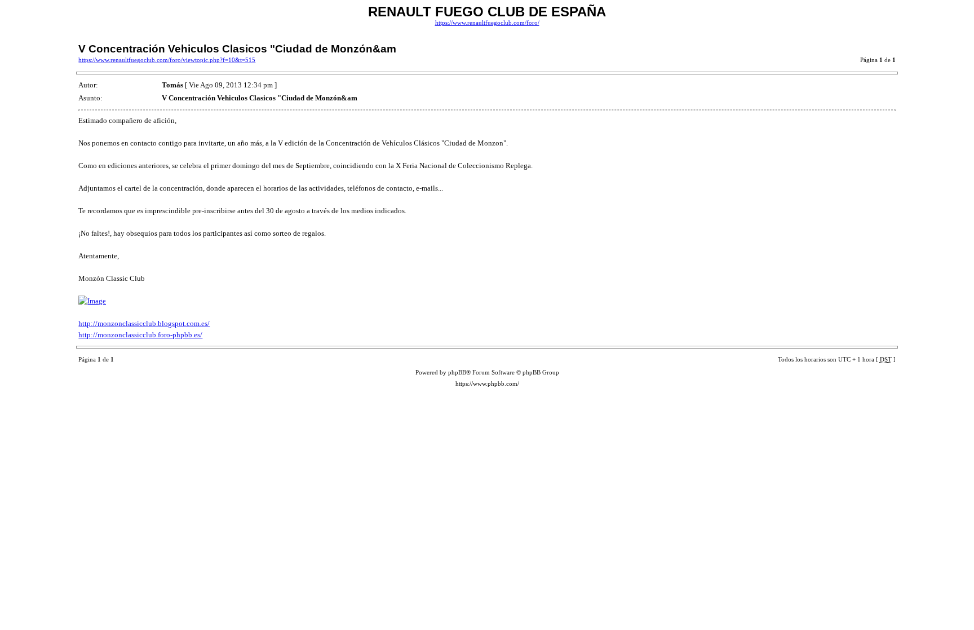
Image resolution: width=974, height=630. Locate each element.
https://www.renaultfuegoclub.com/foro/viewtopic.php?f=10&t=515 (166, 60)
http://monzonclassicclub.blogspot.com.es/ (144, 323)
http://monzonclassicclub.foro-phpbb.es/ (140, 335)
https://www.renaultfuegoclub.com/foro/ (487, 23)
